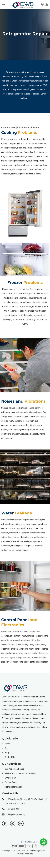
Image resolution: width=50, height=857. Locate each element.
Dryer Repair (10, 778)
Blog (7, 752)
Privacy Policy (29, 854)
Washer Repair (11, 782)
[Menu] (3, 4)
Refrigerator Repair (13, 787)
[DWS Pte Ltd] (23, 4)
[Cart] (47, 4)
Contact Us (10, 757)
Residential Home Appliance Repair (21, 773)
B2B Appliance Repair (14, 769)
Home (7, 744)
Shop (7, 748)
